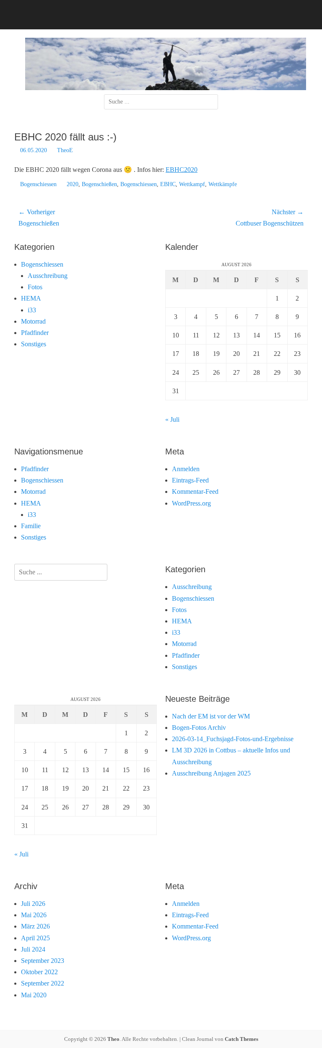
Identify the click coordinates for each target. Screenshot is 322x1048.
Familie (31, 525)
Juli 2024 (33, 949)
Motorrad (33, 321)
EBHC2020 (181, 169)
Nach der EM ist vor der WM (211, 716)
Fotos (35, 287)
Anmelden (186, 468)
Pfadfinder (35, 332)
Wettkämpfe (222, 184)
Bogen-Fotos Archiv (199, 727)
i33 (32, 310)
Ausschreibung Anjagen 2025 (211, 773)
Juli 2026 (33, 903)
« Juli (172, 419)
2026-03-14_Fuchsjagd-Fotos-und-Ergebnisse (232, 738)
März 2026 (35, 926)
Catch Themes (241, 1039)
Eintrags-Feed (190, 480)
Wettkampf (192, 184)
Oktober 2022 (39, 971)
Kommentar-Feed (195, 491)
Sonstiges (33, 344)
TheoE (65, 150)
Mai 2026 (34, 914)
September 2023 (42, 960)
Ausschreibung (48, 275)
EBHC (168, 184)
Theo (113, 1039)
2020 (72, 184)
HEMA (31, 298)
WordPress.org (191, 503)
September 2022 (42, 983)
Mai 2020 (34, 995)
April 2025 (35, 938)
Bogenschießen (99, 184)
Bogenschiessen (38, 184)
